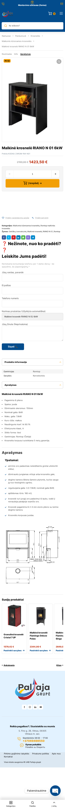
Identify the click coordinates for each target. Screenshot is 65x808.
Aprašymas (25, 54)
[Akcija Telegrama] (33, 237)
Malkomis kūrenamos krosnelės (16, 41)
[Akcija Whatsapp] (23, 237)
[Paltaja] (7, 13)
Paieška (32, 806)
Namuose (6, 36)
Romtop (57, 231)
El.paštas (6, 285)
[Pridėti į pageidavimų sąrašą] (3, 218)
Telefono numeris (10, 298)
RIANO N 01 (48, 231)
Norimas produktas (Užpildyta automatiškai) (24, 311)
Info (16, 54)
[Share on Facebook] (4, 237)
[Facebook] (24, 707)
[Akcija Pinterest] (13, 237)
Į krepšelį (33, 183)
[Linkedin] (35, 707)
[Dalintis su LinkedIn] (18, 237)
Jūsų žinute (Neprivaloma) (15, 324)
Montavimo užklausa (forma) (32, 5)
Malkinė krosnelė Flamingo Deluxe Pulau (38, 635)
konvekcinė (21, 231)
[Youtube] (40, 707)
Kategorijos (10, 806)
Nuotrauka (7, 54)
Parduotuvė (20, 36)
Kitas (58, 665)
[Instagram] (29, 707)
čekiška (12, 231)
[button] (59, 61)
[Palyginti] (33, 218)
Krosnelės (35, 36)
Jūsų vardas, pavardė (12, 272)
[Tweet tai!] (9, 237)
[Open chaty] (55, 790)
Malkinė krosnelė (34, 231)
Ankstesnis (9, 665)
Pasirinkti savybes (12, 650)
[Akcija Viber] (28, 237)
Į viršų (54, 806)
